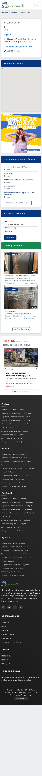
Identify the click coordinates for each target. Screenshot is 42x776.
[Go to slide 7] (24, 391)
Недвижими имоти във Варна (13, 454)
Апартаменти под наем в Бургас (15, 565)
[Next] (36, 369)
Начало (4, 13)
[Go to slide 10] (29, 391)
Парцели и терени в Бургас (13, 575)
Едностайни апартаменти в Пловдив (17, 502)
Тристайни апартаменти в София (15, 420)
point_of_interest (23, 27)
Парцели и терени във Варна (13, 486)
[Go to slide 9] (28, 391)
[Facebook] (3, 607)
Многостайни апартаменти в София (16, 424)
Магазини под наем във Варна (13, 479)
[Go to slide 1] (12, 391)
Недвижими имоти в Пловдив (13, 498)
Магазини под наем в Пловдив (13, 524)
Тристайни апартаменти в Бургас (15, 554)
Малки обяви (7, 634)
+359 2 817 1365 (13, 51)
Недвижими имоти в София (12, 409)
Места (13, 13)
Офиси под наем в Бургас (11, 572)
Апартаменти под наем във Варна (15, 475)
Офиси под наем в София (11, 438)
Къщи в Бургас (7, 561)
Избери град (10, 228)
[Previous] (5, 369)
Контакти (6, 638)
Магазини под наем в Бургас (13, 568)
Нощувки (6, 664)
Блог (3, 626)
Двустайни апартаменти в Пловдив (16, 506)
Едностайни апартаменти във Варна (16, 458)
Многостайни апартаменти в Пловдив (17, 513)
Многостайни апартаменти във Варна (17, 468)
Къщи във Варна (8, 472)
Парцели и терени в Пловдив (13, 531)
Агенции (5, 622)
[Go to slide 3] (17, 391)
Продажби (6, 656)
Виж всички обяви (21, 329)
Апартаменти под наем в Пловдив (15, 520)
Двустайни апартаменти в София (15, 417)
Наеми (4, 660)
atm (12, 27)
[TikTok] (21, 607)
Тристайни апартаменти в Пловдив (16, 509)
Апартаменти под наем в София (14, 431)
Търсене (8, 221)
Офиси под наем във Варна (12, 483)
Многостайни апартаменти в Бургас (17, 557)
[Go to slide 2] (15, 391)
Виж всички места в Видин (17, 203)
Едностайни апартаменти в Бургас (16, 547)
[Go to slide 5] (20, 391)
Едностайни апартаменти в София (16, 413)
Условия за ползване (11, 642)
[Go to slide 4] (19, 391)
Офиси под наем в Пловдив (12, 527)
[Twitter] (9, 607)
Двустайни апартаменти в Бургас (15, 550)
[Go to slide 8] (26, 391)
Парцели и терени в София (12, 442)
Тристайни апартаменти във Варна (16, 465)
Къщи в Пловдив (8, 516)
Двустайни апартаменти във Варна (16, 461)
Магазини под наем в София (12, 434)
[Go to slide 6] (22, 391)
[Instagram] (15, 607)
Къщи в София (7, 427)
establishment (24, 30)
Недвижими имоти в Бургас (13, 543)
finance (14, 30)
